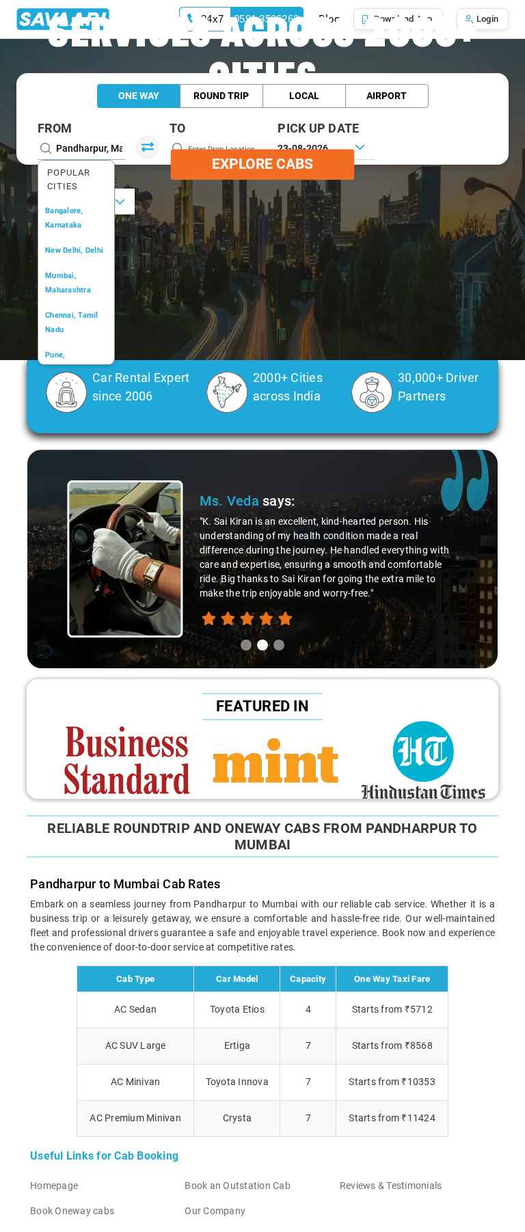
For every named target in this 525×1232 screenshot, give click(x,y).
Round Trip (221, 95)
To (178, 128)
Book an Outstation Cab (238, 1185)
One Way (138, 95)
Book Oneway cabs (72, 1210)
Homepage (54, 1185)
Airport (386, 95)
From (55, 128)
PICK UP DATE (318, 128)
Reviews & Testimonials (391, 1185)
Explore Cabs (262, 164)
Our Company (215, 1210)
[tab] (246, 645)
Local (304, 95)
